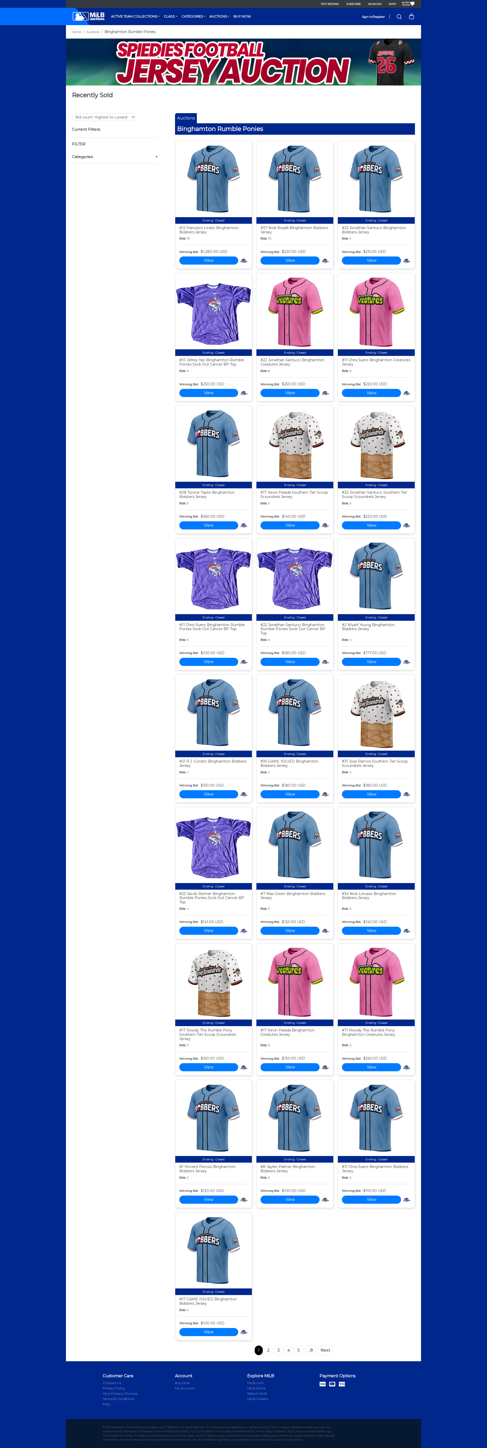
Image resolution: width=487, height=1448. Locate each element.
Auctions (218, 16)
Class (169, 16)
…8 (310, 1350)
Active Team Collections (134, 16)
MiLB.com (374, 4)
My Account (185, 1388)
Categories (192, 16)
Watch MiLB (257, 1393)
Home (76, 32)
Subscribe (353, 4)
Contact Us (112, 1383)
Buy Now (242, 16)
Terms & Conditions (118, 1399)
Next (326, 1350)
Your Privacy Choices (120, 1393)
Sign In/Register (373, 17)
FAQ (106, 1404)
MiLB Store (256, 1388)
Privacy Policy (114, 1388)
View (209, 260)
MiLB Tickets (257, 1399)
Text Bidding (330, 4)
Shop (392, 4)
